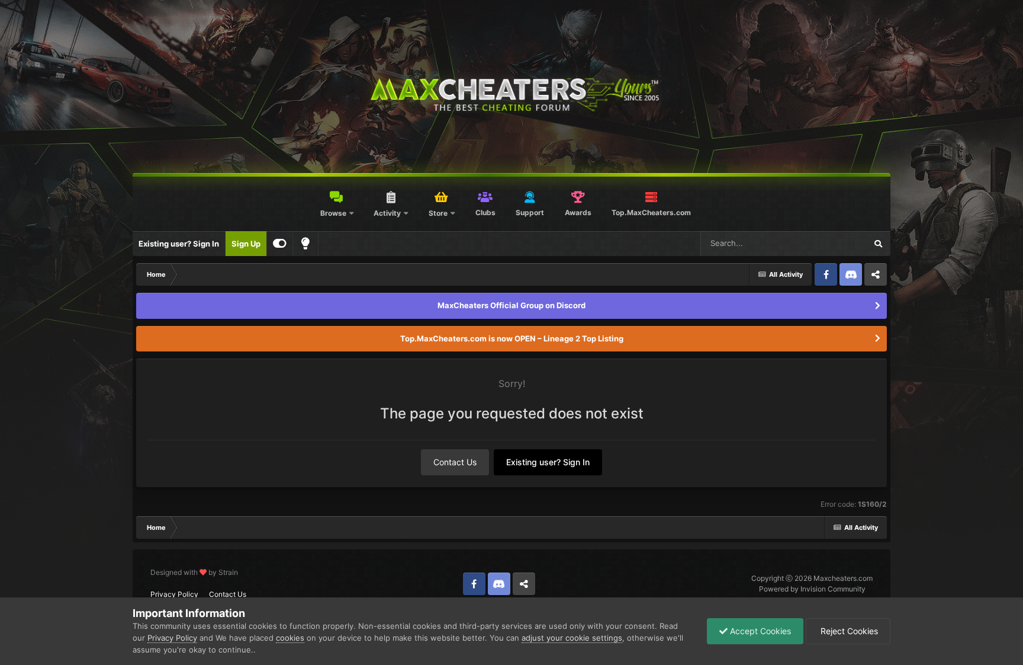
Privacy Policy (174, 594)
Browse (333, 213)
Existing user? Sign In (179, 243)
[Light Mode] (305, 243)
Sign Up (245, 243)
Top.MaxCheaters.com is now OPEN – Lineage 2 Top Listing (511, 338)
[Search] (878, 243)
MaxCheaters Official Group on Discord (511, 305)
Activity (387, 213)
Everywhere (830, 243)
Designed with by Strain (194, 572)
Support (530, 212)
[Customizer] (279, 243)
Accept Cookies (759, 631)
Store (438, 213)
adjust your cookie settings (572, 637)
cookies (290, 637)
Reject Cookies (848, 631)
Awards (578, 212)
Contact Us (455, 462)
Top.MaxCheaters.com (651, 212)
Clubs (485, 212)
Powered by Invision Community (812, 588)
